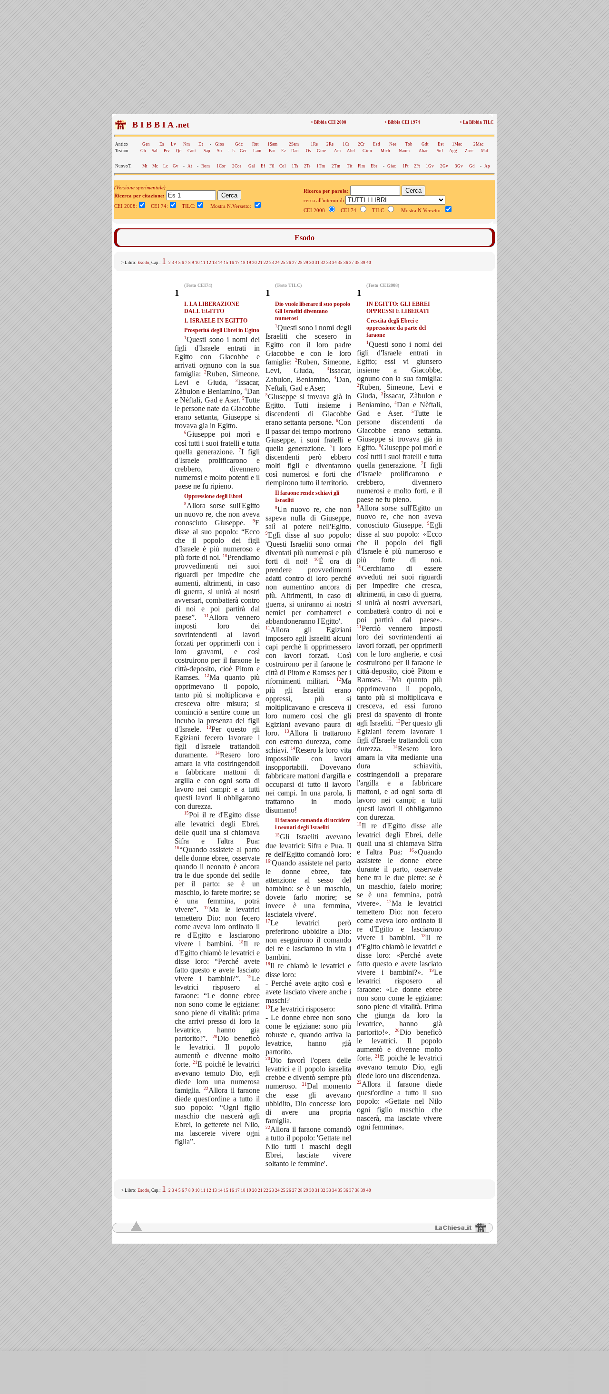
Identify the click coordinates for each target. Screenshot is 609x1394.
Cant (191, 150)
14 (220, 262)
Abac (423, 150)
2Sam (294, 144)
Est (441, 144)
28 (300, 262)
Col (282, 166)
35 (340, 262)
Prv (167, 150)
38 (357, 262)
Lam (257, 150)
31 (317, 262)
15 (226, 262)
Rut (255, 144)
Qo (179, 150)
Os (308, 150)
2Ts (307, 166)
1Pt (406, 166)
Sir (219, 150)
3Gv (459, 166)
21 (260, 262)
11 (203, 262)
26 (288, 262)
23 (271, 262)
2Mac (478, 144)
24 (277, 262)
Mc (155, 166)
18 (243, 262)
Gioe (321, 150)
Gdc (239, 144)
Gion (367, 150)
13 (214, 262)
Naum (404, 150)
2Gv (444, 166)
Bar (272, 150)
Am (337, 150)
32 (323, 262)
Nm (186, 144)
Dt (200, 144)
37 (351, 262)
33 (328, 262)
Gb (143, 150)
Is (234, 150)
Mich (385, 150)
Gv (175, 166)
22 (266, 262)
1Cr (346, 144)
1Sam (272, 144)
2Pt (417, 166)
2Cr (361, 144)
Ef (263, 166)
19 (248, 262)
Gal (251, 166)
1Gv (430, 166)
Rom (205, 166)
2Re (330, 144)
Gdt (425, 144)
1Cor (221, 166)
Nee (392, 144)
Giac (391, 166)
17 (237, 262)
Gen (146, 144)
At (189, 166)
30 (311, 262)
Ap (487, 166)
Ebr (374, 166)
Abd (351, 150)
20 (254, 262)
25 (283, 262)
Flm (361, 166)
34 (334, 262)
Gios (219, 144)
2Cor (236, 166)
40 (368, 262)
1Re (314, 144)
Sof (440, 150)
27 (294, 262)
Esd (376, 144)
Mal (484, 150)
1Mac (457, 144)
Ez (283, 150)
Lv (173, 144)
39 (363, 262)
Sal (154, 150)
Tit (350, 166)
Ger (243, 150)
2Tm (336, 166)
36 (346, 262)
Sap (207, 150)
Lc (165, 166)
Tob (409, 144)
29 (306, 262)
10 (197, 262)
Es (161, 144)
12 (208, 262)
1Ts (295, 166)
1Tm (320, 166)
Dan (295, 150)
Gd (472, 166)
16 (231, 262)
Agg (453, 150)
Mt (144, 166)
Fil (272, 166)
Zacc (469, 150)
